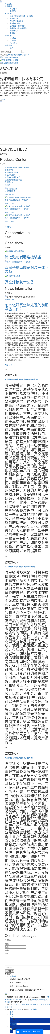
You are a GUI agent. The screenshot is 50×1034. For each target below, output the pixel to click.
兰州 (10, 1007)
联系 (11, 47)
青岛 (44, 1004)
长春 (35, 1004)
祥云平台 (17, 1009)
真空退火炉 (14, 30)
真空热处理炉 (15, 23)
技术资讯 (13, 43)
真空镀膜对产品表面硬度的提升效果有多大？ (22, 379)
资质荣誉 (13, 11)
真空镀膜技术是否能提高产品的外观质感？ (21, 566)
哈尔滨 (39, 1004)
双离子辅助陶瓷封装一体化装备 (21, 16)
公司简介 (13, 8)
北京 (19, 1004)
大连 (31, 1004)
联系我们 (8, 45)
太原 (23, 1004)
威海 (48, 1004)
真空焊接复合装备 (16, 21)
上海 (15, 1004)
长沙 (6, 1007)
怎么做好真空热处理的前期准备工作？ (27, 306)
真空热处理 (25, 54)
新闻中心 (8, 35)
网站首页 (8, 3)
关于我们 (8, 6)
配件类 (12, 33)
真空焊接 (17, 54)
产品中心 (8, 13)
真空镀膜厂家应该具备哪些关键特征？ (19, 757)
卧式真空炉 (14, 18)
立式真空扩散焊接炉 (17, 25)
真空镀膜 (10, 54)
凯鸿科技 (34, 1009)
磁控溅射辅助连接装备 (18, 28)
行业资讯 (13, 40)
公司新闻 (13, 38)
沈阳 (27, 1004)
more (2, 99)
